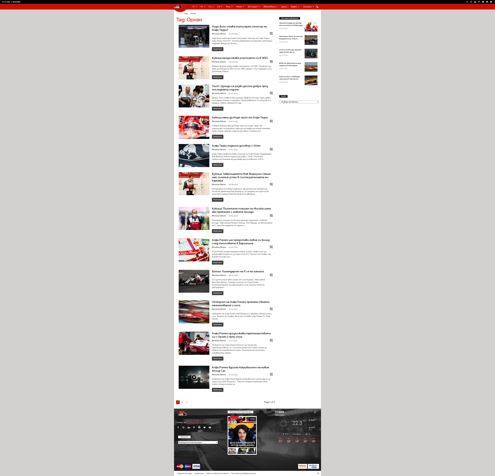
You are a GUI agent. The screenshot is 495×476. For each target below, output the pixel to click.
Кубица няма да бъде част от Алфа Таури (240, 117)
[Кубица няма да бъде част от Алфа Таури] (194, 127)
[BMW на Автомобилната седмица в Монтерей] (311, 67)
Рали (228, 7)
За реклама (199, 473)
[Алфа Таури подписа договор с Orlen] (194, 155)
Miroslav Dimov (219, 34)
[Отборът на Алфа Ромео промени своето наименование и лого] (194, 311)
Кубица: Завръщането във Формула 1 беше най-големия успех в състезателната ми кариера (241, 177)
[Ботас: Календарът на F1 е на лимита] (194, 281)
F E (218, 7)
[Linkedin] (475, 2)
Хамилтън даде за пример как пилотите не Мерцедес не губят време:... (291, 25)
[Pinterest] (479, 2)
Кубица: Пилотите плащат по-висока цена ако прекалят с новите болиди (241, 210)
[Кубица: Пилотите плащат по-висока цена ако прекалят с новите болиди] (194, 218)
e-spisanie (15, 2)
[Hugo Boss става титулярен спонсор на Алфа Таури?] (194, 36)
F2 (202, 7)
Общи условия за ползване (217, 473)
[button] (317, 7)
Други (284, 7)
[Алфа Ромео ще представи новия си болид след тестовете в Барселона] (194, 249)
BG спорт (252, 7)
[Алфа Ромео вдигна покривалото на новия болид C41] (194, 377)
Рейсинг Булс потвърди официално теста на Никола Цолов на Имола (289, 79)
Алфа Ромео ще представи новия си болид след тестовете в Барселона (241, 241)
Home (178, 13)
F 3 (210, 7)
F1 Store (6, 2)
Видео (294, 7)
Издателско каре (184, 473)
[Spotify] (483, 2)
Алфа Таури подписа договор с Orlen (236, 145)
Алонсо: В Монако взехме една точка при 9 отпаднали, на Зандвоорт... (291, 52)
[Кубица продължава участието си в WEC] (194, 67)
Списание (307, 7)
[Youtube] (491, 2)
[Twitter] (487, 2)
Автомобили (269, 7)
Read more (217, 49)
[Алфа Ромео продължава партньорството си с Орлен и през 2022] (194, 343)
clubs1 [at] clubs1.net (196, 422)
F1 (194, 7)
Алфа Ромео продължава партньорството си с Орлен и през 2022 (241, 335)
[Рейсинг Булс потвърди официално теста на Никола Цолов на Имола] (311, 80)
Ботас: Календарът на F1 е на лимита (238, 271)
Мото (239, 7)
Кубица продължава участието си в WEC (240, 58)
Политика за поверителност (243, 473)
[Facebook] (467, 2)
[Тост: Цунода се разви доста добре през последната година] (194, 96)
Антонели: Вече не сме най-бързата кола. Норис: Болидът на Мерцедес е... (291, 38)
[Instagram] (471, 2)
